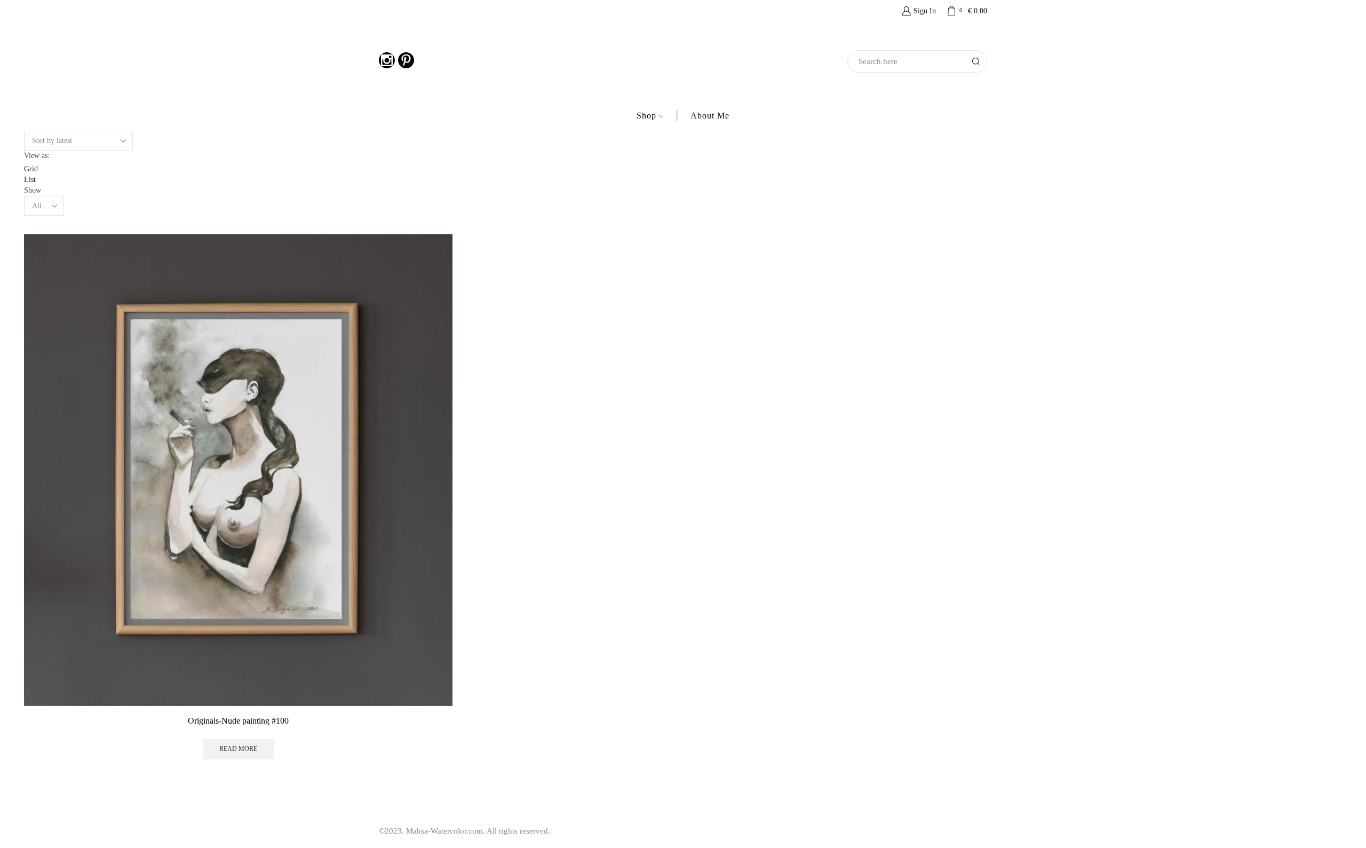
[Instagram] (387, 61)
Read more (238, 748)
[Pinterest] (406, 61)
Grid (31, 169)
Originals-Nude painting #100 (238, 720)
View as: (37, 156)
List (30, 180)
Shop (646, 115)
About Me (709, 115)
